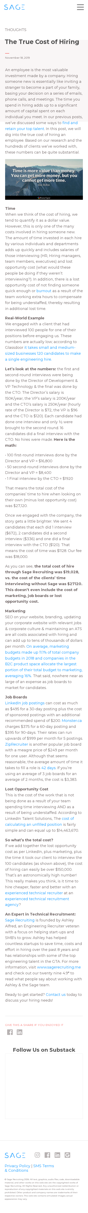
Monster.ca (72, 720)
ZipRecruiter (16, 744)
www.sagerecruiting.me (59, 967)
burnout (43, 291)
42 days (48, 768)
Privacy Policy (17, 1166)
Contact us (56, 994)
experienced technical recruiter (34, 893)
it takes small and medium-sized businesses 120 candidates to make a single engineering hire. (43, 353)
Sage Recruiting (20, 920)
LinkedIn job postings (25, 703)
